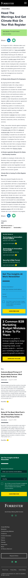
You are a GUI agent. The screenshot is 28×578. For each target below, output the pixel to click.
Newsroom (3, 529)
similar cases (12, 59)
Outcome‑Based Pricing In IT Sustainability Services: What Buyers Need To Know (11, 374)
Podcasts (3, 542)
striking (8, 96)
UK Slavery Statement (6, 549)
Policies (3, 540)
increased (7, 128)
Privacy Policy (13, 570)
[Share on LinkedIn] (9, 40)
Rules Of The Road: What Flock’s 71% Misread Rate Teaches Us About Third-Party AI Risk (13, 414)
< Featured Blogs (5, 9)
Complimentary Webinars (7, 531)
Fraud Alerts (4, 544)
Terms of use (5, 570)
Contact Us (4, 533)
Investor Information (6, 536)
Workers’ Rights (17, 148)
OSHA (12, 115)
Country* (4, 294)
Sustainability (17, 227)
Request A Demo (14, 556)
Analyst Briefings (5, 527)
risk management (5, 227)
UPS (7, 101)
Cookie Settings (22, 570)
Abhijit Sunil (4, 380)
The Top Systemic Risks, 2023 (14, 197)
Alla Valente (6, 31)
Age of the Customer (6, 225)
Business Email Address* (8, 287)
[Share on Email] (14, 40)
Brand (2, 547)
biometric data (6, 130)
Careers (3, 538)
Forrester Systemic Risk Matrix (14, 202)
